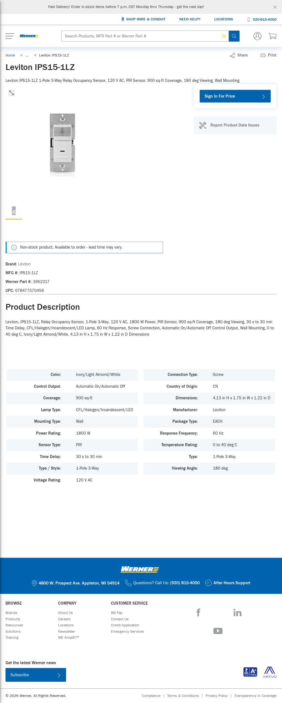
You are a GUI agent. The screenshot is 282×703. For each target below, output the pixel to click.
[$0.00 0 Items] (272, 36)
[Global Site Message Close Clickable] (274, 7)
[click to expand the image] (11, 93)
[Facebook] (198, 612)
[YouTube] (218, 631)
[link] (27, 55)
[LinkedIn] (237, 612)
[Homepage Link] (29, 36)
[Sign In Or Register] (257, 36)
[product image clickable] (14, 211)
